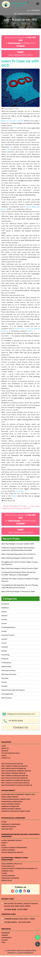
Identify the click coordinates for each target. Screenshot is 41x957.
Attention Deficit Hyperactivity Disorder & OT (19, 868)
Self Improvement (8, 670)
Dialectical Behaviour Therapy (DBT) (15, 811)
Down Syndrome (8, 876)
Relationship (6, 666)
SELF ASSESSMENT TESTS (20, 53)
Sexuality (4, 678)
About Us (5, 748)
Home (3, 746)
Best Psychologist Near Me (12, 764)
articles (4, 619)
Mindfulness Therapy (9, 797)
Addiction (5, 608)
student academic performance (14, 847)
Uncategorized (7, 694)
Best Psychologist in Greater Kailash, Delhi (17, 544)
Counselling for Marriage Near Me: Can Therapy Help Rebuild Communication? (19, 586)
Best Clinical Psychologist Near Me (15, 783)
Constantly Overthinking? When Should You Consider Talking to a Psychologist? (18, 573)
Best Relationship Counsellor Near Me (16, 785)
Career (4, 623)
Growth (4, 639)
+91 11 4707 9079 (24, 922)
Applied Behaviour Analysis (12, 852)
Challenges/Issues (8, 627)
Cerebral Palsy (7, 871)
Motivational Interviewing (11, 801)
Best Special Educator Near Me (13, 768)
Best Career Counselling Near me (14, 775)
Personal (4, 659)
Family (4, 631)
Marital (4, 651)
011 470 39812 (22, 909)
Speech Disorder (8, 850)
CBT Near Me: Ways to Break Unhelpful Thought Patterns (20, 580)
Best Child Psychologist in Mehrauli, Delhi (17, 558)
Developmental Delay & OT (11, 864)
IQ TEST (4, 822)
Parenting (5, 655)
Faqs (3, 942)
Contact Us (20, 727)
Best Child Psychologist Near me (14, 778)
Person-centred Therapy (11, 809)
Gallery (4, 940)
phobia (4, 873)
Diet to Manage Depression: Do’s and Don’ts (18, 554)
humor (4, 643)
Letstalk (4, 647)
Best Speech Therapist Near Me (13, 773)
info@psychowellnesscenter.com (28, 14)
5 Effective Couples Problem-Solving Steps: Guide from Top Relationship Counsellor (18, 549)
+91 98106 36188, (10, 909)
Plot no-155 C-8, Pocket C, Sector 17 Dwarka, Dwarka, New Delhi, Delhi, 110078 (21, 905)
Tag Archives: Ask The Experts (13, 690)
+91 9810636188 (34, 10)
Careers (4, 935)
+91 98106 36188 (15, 721)
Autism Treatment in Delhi (11, 840)
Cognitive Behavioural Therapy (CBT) (15, 799)
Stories (4, 682)
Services (4, 751)
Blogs (3, 755)
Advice (4, 612)
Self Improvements (8, 674)
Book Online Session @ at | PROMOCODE (20, 41)
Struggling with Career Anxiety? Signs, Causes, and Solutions (19, 563)
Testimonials (6, 937)
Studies (4, 686)
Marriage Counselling (10, 806)
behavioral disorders (10, 878)
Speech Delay (6, 880)
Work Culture (6, 698)
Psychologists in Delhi (10, 753)
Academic (5, 604)
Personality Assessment (10, 824)
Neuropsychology (8, 827)
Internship (5, 933)
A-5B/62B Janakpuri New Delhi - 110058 (19, 919)
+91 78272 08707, (10, 922)
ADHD (3, 845)
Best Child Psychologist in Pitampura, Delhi (18, 591)
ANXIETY (4, 843)
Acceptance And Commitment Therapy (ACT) (18, 794)
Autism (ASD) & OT (8, 866)
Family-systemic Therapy (10, 804)
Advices (4, 615)
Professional (6, 663)
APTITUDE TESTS (7, 829)
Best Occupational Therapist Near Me (16, 771)
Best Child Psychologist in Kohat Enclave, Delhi (19, 568)
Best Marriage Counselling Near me (15, 780)
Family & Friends (7, 635)
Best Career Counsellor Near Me (14, 766)
